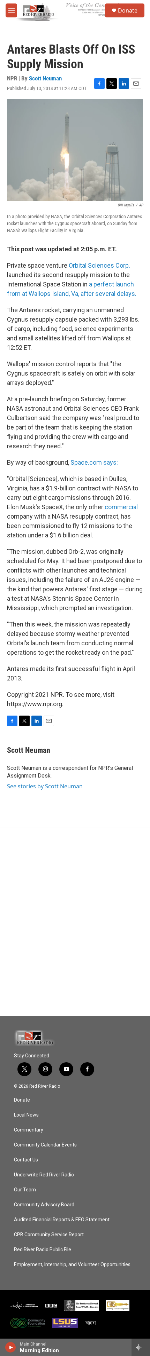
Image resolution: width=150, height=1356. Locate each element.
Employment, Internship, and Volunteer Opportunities (72, 1264)
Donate (127, 10)
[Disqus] (75, 922)
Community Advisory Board (44, 1204)
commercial (121, 507)
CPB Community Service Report (49, 1234)
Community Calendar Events (45, 1145)
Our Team (25, 1189)
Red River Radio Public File (42, 1249)
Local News (26, 1115)
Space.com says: (94, 462)
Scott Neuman (45, 78)
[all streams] (141, 1347)
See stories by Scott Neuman (45, 786)
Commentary (28, 1130)
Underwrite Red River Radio (44, 1174)
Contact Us (26, 1159)
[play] (10, 1347)
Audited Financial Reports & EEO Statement (62, 1219)
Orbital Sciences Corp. (99, 265)
